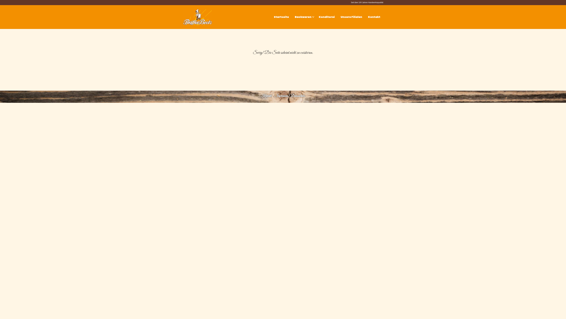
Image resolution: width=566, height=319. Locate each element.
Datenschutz (298, 96)
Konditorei (327, 17)
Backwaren (303, 17)
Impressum (281, 96)
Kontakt (374, 17)
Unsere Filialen (351, 17)
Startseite (281, 17)
